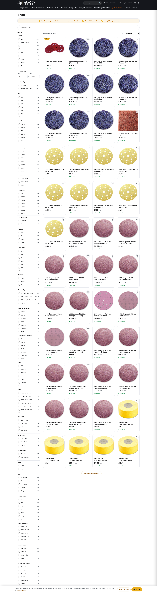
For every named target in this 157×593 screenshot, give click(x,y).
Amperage (21, 247)
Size (19, 389)
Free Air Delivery (23, 523)
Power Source (22, 217)
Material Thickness (24, 308)
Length (20, 362)
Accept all (136, 589)
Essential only (124, 589)
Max (31, 73)
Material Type (22, 290)
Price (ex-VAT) (22, 71)
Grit (19, 94)
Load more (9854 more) (91, 473)
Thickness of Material (25, 335)
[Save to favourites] (63, 39)
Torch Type (21, 190)
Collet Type (21, 435)
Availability (21, 82)
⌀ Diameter (21, 175)
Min (19, 73)
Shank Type (22, 450)
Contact (112, 3)
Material (20, 274)
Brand (20, 35)
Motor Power (22, 545)
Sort (123, 33)
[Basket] (139, 3)
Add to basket (54, 57)
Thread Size (22, 496)
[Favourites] (135, 3)
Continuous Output (24, 563)
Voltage (20, 229)
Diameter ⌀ (21, 148)
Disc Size (21, 121)
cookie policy (21, 590)
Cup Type (21, 416)
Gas (19, 474)
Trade (106, 3)
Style (19, 462)
